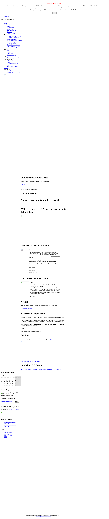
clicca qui (23, 184)
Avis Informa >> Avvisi (26, 308)
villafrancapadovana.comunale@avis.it (30, 361)
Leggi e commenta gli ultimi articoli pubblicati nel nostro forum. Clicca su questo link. (42, 369)
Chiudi (54, 13)
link (50, 339)
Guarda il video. (15, 409)
